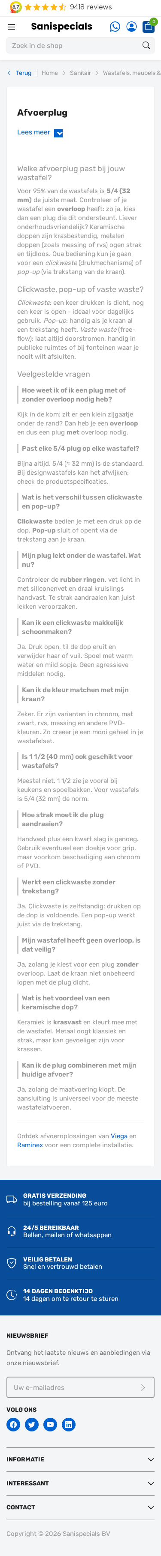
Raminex (30, 1145)
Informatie (25, 1459)
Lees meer (41, 132)
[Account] (131, 27)
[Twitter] (32, 1424)
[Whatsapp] (115, 27)
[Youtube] (50, 1424)
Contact (20, 1507)
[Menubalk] (11, 27)
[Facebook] (13, 1424)
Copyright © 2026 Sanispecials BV (58, 1534)
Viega (119, 1136)
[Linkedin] (69, 1424)
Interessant (27, 1483)
